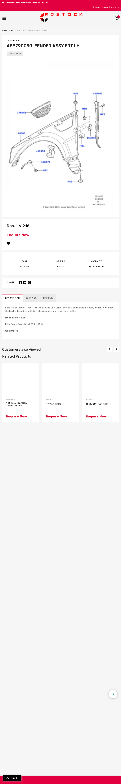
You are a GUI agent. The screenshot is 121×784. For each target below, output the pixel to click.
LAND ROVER (13, 40)
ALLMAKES (10, 399)
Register (115, 7)
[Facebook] (20, 282)
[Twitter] (25, 282)
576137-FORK (53, 404)
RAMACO (49, 399)
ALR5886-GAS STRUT (98, 404)
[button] (113, 694)
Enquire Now (18, 235)
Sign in (105, 7)
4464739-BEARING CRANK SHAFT (17, 404)
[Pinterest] (29, 282)
